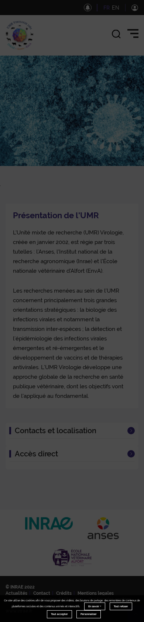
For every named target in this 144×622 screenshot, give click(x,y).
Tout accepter (59, 614)
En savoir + (94, 606)
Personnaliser (88, 614)
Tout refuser (121, 606)
